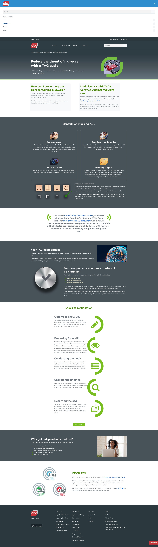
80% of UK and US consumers (77, 220)
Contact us (124, 39)
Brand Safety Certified (73, 278)
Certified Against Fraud (73, 280)
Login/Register (114, 39)
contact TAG (120, 488)
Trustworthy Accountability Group (114, 477)
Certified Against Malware (74, 282)
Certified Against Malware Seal (90, 101)
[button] (154, 4)
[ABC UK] (6, 3)
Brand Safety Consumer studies (78, 215)
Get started (79, 424)
